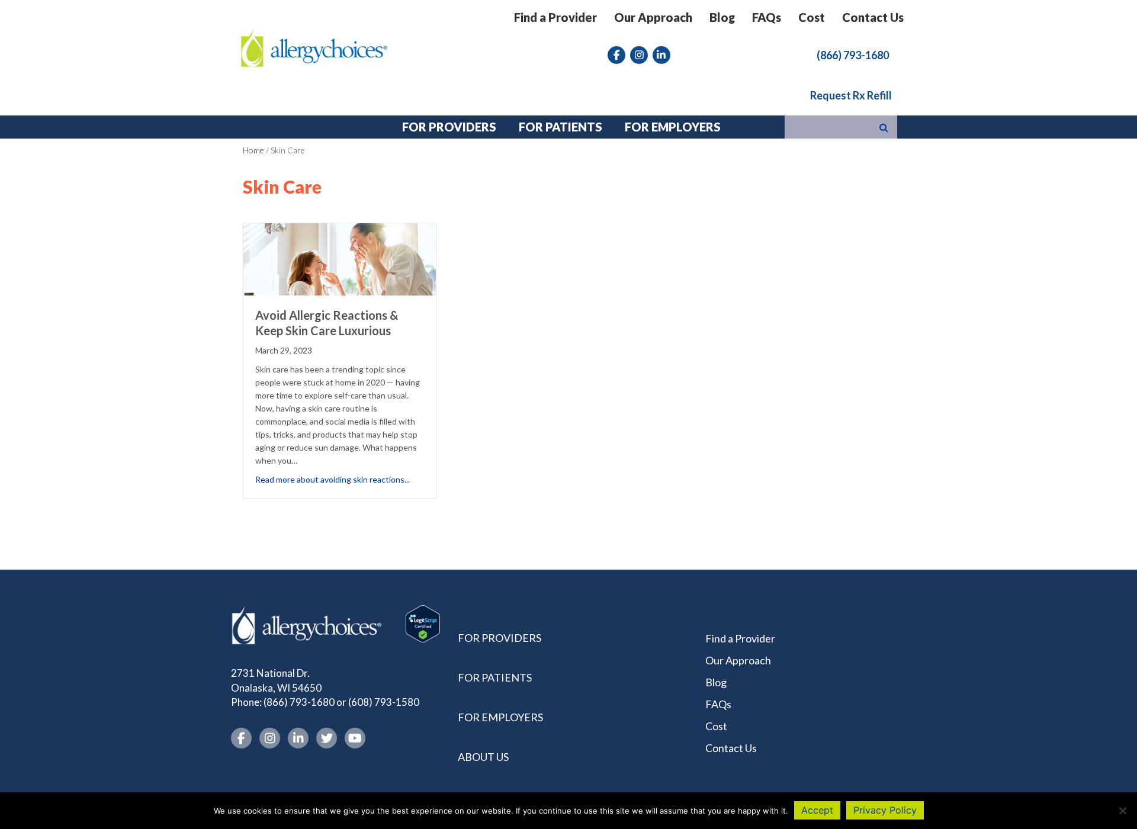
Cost (811, 17)
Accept (817, 810)
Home (253, 150)
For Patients (495, 677)
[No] (1122, 811)
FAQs (766, 17)
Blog (722, 17)
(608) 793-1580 (383, 702)
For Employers (500, 717)
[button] (852, 54)
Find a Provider (555, 17)
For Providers (499, 637)
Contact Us (873, 17)
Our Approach (653, 17)
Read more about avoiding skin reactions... (332, 479)
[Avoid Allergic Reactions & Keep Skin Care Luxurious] (339, 258)
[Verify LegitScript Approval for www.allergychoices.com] (423, 622)
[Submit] (884, 127)
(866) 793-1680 (299, 702)
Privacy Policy (885, 810)
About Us (483, 756)
